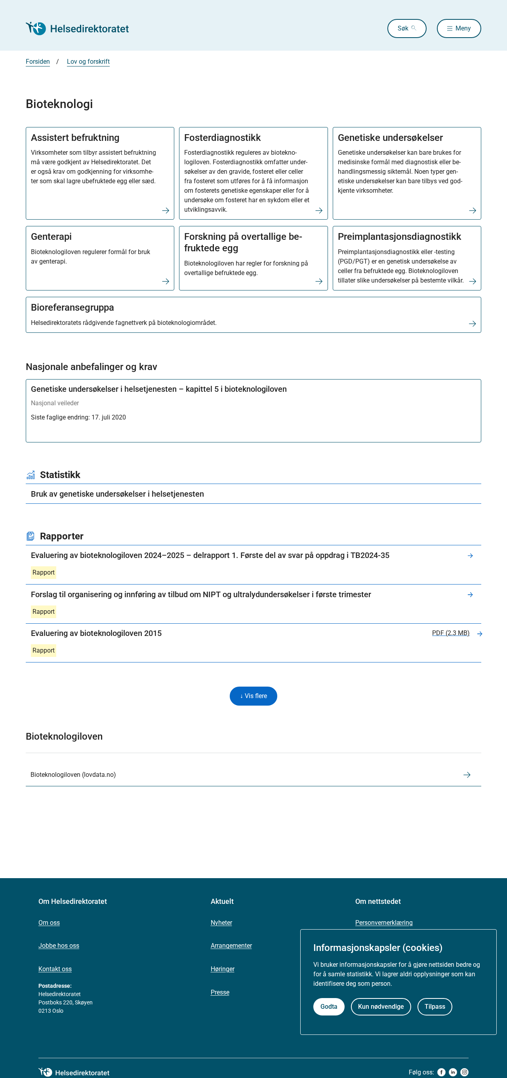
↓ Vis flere (253, 696)
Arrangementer (231, 945)
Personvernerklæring (384, 922)
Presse (220, 992)
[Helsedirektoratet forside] (83, 28)
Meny (463, 28)
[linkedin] (453, 1072)
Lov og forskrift (88, 61)
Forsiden (38, 61)
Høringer (222, 969)
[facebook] (441, 1072)
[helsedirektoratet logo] (79, 1072)
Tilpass (435, 1006)
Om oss (49, 922)
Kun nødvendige (381, 1006)
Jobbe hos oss (58, 945)
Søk (403, 28)
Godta (328, 1006)
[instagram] (464, 1072)
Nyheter (221, 922)
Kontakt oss (55, 969)
